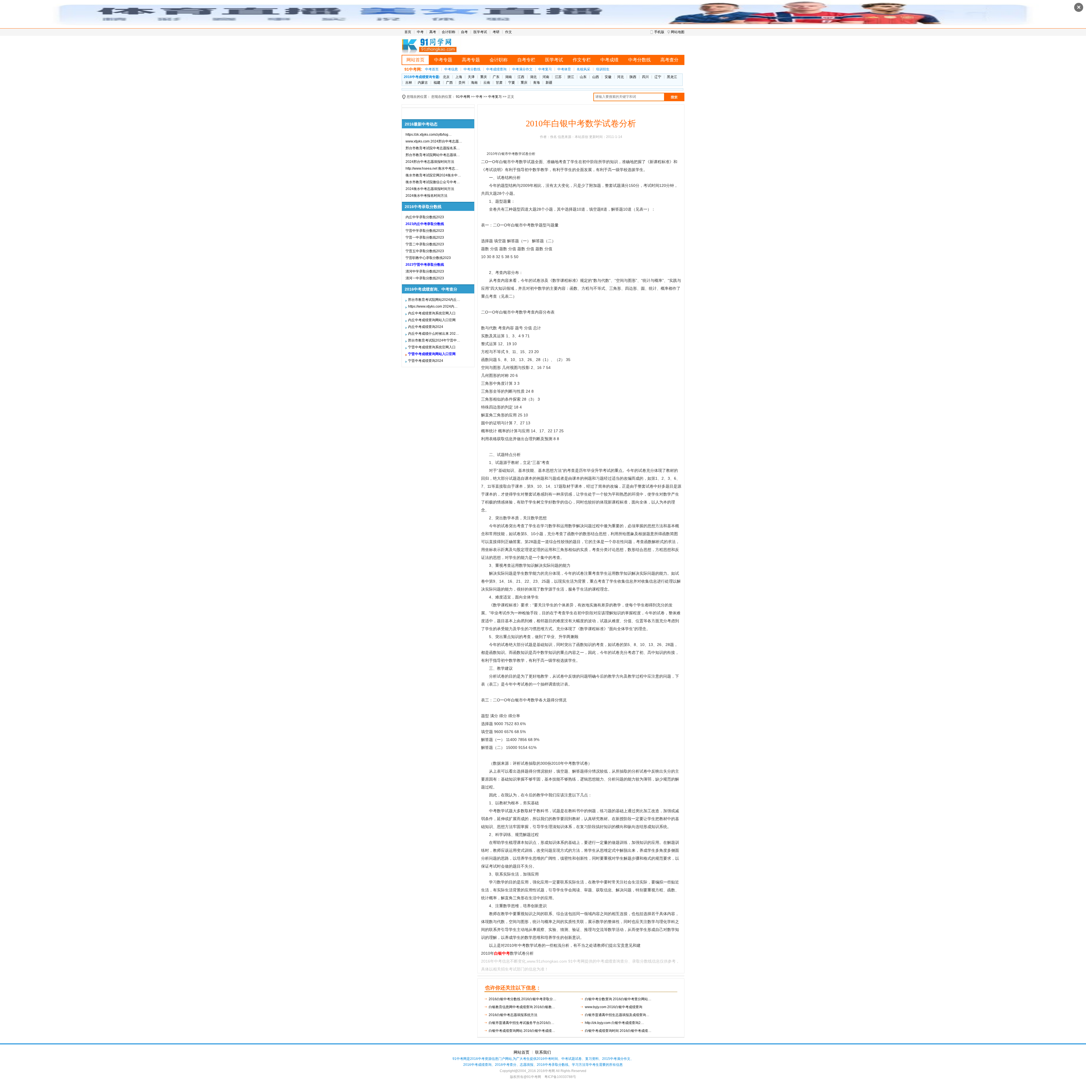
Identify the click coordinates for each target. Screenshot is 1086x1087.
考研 (496, 32)
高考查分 (669, 59)
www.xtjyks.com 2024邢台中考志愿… (434, 141)
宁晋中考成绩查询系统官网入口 (432, 347)
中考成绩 (609, 59)
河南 (545, 77)
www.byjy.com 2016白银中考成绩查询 (613, 1007)
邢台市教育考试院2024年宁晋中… (434, 340)
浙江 (570, 77)
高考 (432, 32)
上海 (458, 77)
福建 (437, 83)
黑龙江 (672, 77)
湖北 (533, 77)
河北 (620, 77)
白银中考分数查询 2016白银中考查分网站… (618, 999)
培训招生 (602, 69)
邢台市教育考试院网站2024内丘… (434, 300)
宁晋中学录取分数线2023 (425, 231)
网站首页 (415, 59)
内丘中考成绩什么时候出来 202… (433, 334)
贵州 (461, 83)
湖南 (508, 77)
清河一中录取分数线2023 (425, 278)
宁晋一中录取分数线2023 (425, 237)
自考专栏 (526, 59)
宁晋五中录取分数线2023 (425, 251)
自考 (464, 32)
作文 (508, 32)
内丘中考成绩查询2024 (425, 327)
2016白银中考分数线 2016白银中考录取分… (522, 999)
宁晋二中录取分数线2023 (425, 244)
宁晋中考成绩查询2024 (425, 361)
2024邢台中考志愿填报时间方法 (430, 162)
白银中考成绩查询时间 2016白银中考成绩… (618, 1031)
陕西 (633, 77)
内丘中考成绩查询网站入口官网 (432, 320)
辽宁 (657, 77)
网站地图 (677, 32)
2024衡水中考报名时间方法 (426, 196)
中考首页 (432, 69)
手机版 (659, 32)
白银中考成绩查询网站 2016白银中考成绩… (522, 1031)
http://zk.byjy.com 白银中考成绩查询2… (614, 1023)
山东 (583, 77)
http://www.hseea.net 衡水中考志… (432, 168)
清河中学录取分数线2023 (425, 271)
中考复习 (545, 69)
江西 (521, 77)
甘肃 (499, 83)
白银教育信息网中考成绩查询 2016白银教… (522, 1007)
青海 (536, 83)
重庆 (483, 77)
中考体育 (564, 69)
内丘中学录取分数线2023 (425, 217)
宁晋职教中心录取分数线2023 (428, 258)
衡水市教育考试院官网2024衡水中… (433, 175)
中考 (420, 32)
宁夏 (511, 83)
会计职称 (448, 32)
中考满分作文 (522, 69)
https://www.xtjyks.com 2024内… (433, 306)
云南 (486, 83)
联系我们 (543, 1052)
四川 (645, 77)
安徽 (608, 77)
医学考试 (480, 32)
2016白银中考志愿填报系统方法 (513, 1015)
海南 (474, 83)
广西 (449, 83)
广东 (496, 77)
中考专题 (443, 59)
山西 (595, 77)
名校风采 (583, 69)
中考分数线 (639, 59)
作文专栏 (582, 59)
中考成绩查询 (496, 69)
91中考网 (463, 97)
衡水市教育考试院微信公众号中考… (433, 182)
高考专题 (471, 59)
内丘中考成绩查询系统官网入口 (432, 313)
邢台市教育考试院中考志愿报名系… (433, 148)
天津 (471, 77)
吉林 (408, 83)
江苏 (558, 77)
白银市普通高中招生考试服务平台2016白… (521, 1023)
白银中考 (502, 953)
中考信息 (451, 69)
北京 (446, 77)
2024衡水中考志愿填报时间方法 (430, 189)
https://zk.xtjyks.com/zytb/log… (429, 135)
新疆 (549, 83)
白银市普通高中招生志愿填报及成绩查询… (617, 1015)
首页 (407, 32)
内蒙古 (423, 83)
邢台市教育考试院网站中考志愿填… (433, 155)
